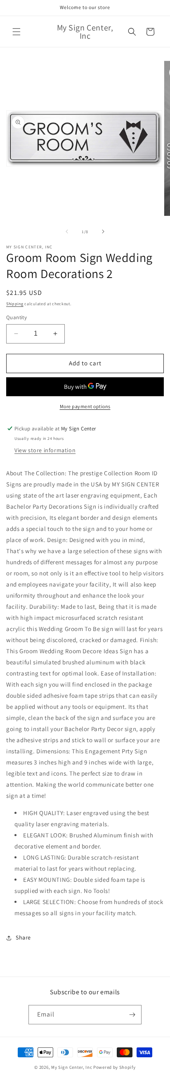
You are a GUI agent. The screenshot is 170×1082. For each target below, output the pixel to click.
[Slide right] (103, 231)
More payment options (85, 406)
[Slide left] (67, 231)
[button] (16, 32)
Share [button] (23, 937)
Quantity (16, 317)
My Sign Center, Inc (71, 1067)
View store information (45, 450)
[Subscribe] (132, 1014)
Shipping (15, 303)
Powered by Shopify (114, 1067)
